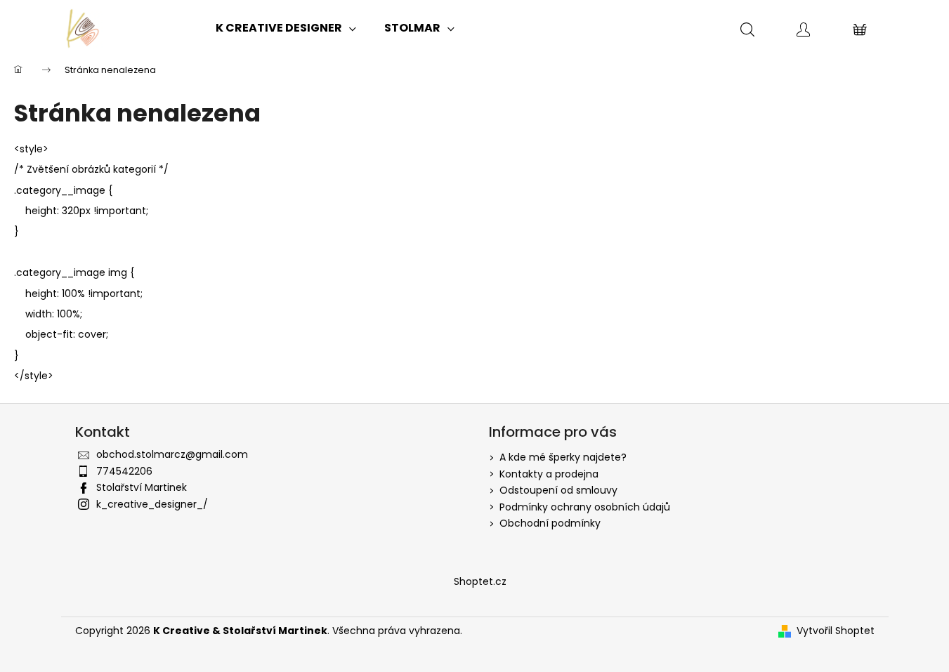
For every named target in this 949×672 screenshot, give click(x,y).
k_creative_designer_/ (152, 504)
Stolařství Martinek (141, 487)
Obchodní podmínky (550, 523)
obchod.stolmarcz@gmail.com (172, 454)
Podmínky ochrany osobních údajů (584, 507)
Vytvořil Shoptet (836, 631)
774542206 (124, 471)
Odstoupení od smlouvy (558, 490)
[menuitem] (286, 28)
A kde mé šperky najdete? (563, 457)
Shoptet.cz (480, 581)
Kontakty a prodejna (548, 474)
